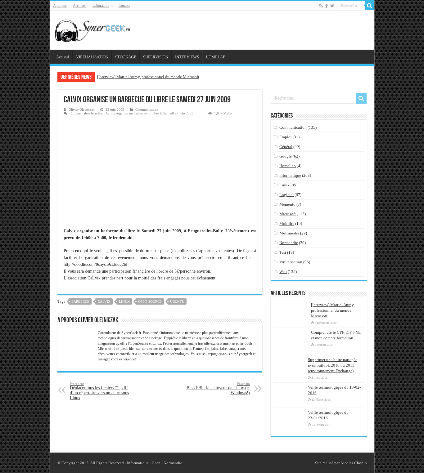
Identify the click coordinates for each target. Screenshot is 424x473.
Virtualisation (290, 262)
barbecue (80, 301)
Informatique (290, 175)
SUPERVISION (155, 57)
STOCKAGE (125, 57)
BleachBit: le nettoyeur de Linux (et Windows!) (218, 388)
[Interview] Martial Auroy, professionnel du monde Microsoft (148, 76)
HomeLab (287, 165)
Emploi (285, 137)
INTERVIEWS (187, 57)
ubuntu (177, 301)
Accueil (62, 57)
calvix (104, 301)
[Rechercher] (369, 5)
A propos (60, 5)
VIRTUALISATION (92, 57)
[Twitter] (332, 6)
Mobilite (286, 223)
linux (124, 301)
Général (285, 146)
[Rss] (321, 6)
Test (282, 252)
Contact (124, 5)
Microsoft (287, 214)
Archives (79, 5)
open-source (150, 301)
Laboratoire (100, 5)
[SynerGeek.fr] (93, 28)
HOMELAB (216, 57)
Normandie (288, 242)
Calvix (70, 231)
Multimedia (289, 233)
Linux (284, 185)
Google (285, 156)
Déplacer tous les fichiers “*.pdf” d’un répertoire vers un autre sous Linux (99, 391)
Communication (146, 109)
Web (283, 271)
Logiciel (286, 194)
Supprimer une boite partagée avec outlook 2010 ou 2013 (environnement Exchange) (332, 365)
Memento (287, 204)
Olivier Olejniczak (82, 109)
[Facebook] (326, 6)
